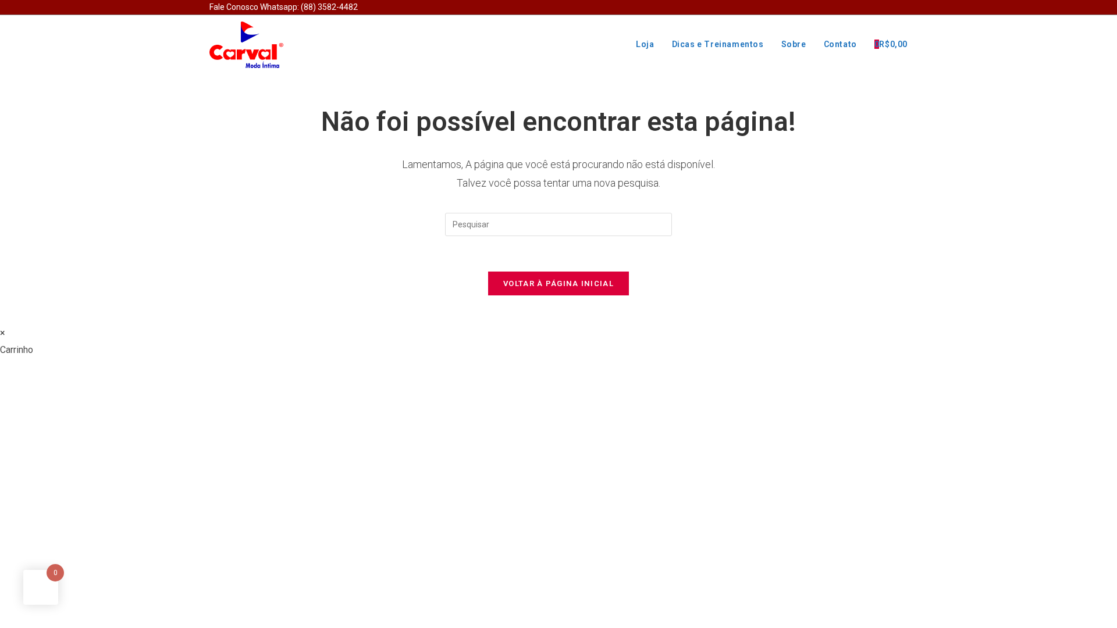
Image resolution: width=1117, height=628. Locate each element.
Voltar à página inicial (558, 283)
